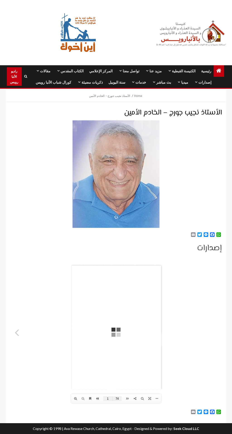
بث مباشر (163, 82)
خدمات (140, 82)
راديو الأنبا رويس (14, 76)
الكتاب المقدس (72, 71)
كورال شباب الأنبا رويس (53, 82)
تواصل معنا (131, 71)
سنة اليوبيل (117, 82)
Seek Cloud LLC (186, 428)
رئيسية (206, 71)
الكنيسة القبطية (184, 71)
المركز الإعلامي (101, 71)
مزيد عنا (156, 71)
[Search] (25, 76)
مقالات (45, 71)
